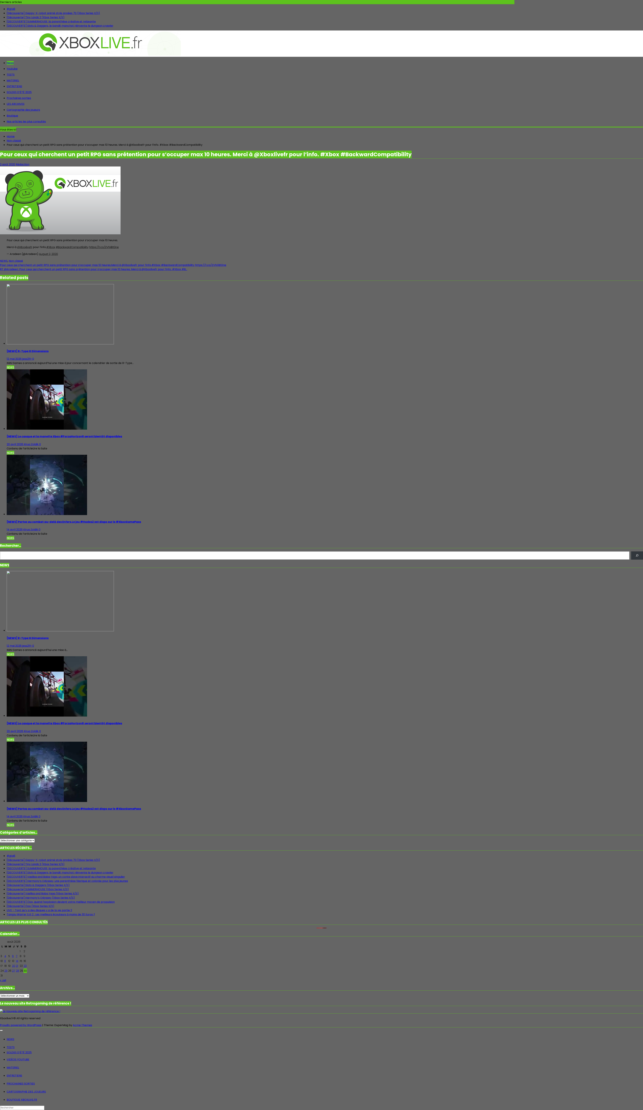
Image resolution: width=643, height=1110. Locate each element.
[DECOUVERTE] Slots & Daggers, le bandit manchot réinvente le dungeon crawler (60, 26)
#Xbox (50, 247)
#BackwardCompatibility (72, 247)
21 (17, 966)
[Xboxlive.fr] (90, 55)
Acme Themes (82, 1025)
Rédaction (22, 164)
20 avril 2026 (15, 444)
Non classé (16, 261)
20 (13, 966)
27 (13, 971)
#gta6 (11, 9)
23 (25, 966)
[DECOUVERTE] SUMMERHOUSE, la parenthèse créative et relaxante (51, 21)
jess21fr (27, 359)
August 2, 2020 (48, 254)
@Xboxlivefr (24, 247)
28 (17, 971)
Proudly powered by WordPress (21, 1025)
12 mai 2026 (14, 359)
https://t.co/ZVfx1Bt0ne (104, 247)
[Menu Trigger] (1, 1030)
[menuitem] (10, 1039)
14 (17, 961)
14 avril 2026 (15, 529)
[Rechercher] (637, 555)
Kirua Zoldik (31, 444)
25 (6, 971)
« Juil (3, 980)
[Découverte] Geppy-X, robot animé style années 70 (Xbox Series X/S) (53, 13)
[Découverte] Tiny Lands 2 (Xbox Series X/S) (35, 17)
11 (5, 961)
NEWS (4, 261)
